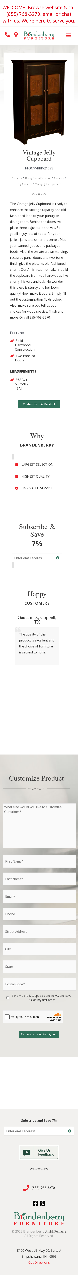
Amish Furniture (55, 1231)
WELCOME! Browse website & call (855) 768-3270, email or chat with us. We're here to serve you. (39, 14)
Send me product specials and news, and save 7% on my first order (41, 998)
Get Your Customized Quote (39, 1034)
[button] (68, 35)
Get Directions (39, 1262)
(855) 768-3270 (43, 1187)
